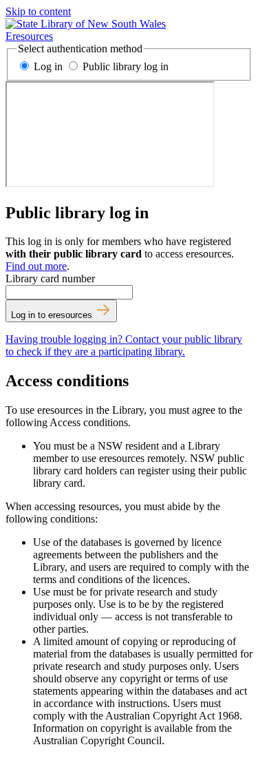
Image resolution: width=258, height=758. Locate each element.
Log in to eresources (53, 315)
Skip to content (38, 11)
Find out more (36, 266)
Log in (48, 66)
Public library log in (124, 66)
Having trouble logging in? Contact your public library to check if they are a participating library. (124, 345)
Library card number (50, 278)
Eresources (29, 36)
